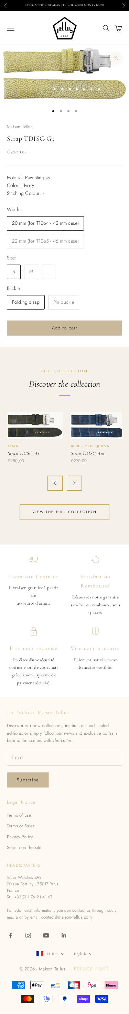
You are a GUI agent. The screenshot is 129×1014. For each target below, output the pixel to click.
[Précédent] (55, 483)
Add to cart (64, 328)
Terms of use (19, 815)
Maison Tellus (19, 126)
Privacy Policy (20, 837)
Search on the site (24, 847)
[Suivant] (74, 483)
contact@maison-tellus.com (66, 917)
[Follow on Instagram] (28, 935)
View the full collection (64, 511)
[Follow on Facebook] (10, 935)
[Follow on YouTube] (46, 935)
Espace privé (91, 969)
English (80, 954)
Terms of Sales (20, 826)
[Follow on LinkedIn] (64, 935)
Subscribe (28, 780)
